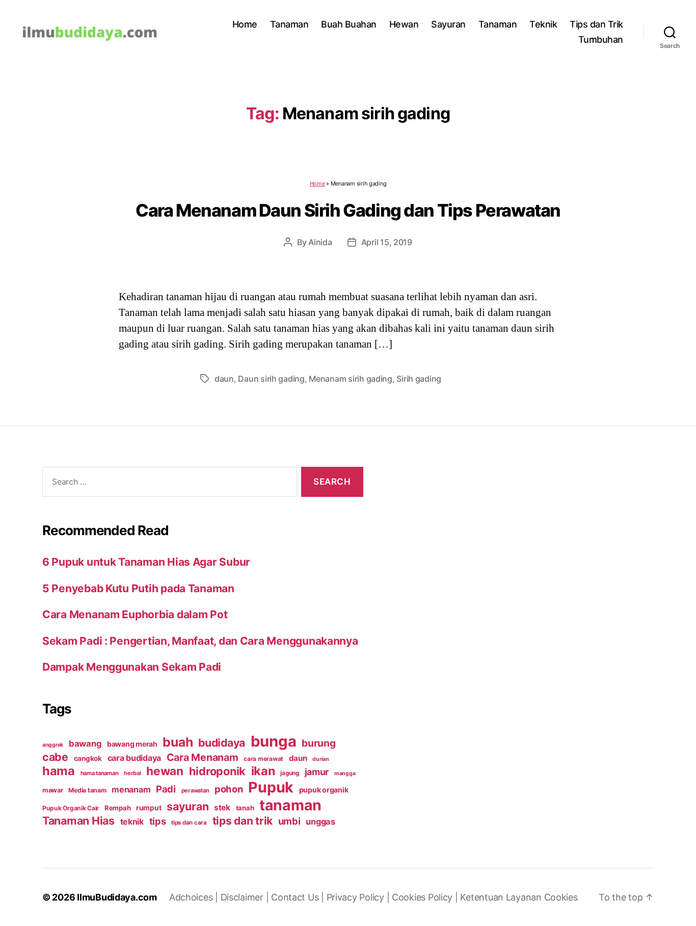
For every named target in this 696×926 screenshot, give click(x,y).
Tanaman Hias (78, 820)
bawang (85, 743)
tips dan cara (189, 822)
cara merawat (263, 758)
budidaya (221, 742)
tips (157, 821)
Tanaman (289, 24)
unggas (320, 821)
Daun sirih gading (271, 379)
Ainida (320, 242)
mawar (52, 790)
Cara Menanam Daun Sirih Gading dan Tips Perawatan (348, 210)
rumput (148, 808)
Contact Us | (299, 897)
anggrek (52, 745)
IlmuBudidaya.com (117, 897)
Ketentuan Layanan (502, 897)
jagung (289, 773)
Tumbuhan (600, 39)
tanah (245, 808)
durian (320, 759)
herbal (132, 773)
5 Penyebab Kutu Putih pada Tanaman (138, 588)
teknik (132, 822)
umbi (289, 821)
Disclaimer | (246, 897)
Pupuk (270, 787)
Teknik (543, 24)
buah (178, 742)
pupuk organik (324, 789)
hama (58, 770)
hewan (164, 771)
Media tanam (87, 790)
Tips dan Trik (596, 24)
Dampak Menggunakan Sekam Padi (131, 666)
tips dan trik (242, 820)
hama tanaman (100, 773)
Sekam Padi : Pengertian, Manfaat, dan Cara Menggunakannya (200, 640)
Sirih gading (418, 379)
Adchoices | (195, 897)
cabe (55, 756)
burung (318, 743)
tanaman (290, 805)
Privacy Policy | (359, 897)
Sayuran (448, 24)
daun (224, 379)
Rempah (117, 808)
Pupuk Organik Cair (70, 808)
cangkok (88, 758)
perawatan (195, 790)
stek (222, 807)
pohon (229, 789)
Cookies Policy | (426, 897)
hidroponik (217, 771)
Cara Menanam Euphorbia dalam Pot (134, 614)
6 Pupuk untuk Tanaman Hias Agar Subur (146, 561)
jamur (317, 771)
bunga (274, 741)
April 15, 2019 (386, 242)
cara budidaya (135, 758)
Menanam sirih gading (350, 379)
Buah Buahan (349, 24)
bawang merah (132, 743)
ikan (263, 770)
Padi (166, 789)
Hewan (404, 24)
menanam (131, 789)
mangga (344, 773)
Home (244, 24)
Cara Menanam (202, 757)
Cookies (561, 897)
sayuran (187, 806)
